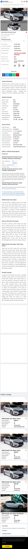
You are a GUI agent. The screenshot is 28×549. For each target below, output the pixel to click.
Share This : (14, 71)
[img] (14, 15)
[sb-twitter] (7, 74)
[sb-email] (17, 74)
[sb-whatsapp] (14, 74)
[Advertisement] (14, 320)
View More (4, 542)
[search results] (22, 2)
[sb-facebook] (3, 74)
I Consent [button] (7, 546)
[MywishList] (24, 2)
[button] (26, 1)
